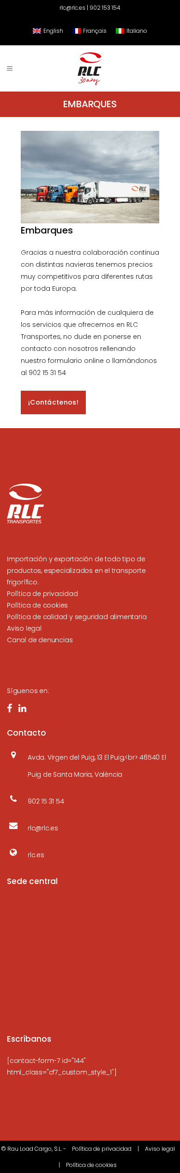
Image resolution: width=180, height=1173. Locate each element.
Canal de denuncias (39, 640)
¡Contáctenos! (53, 402)
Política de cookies (37, 605)
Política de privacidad (42, 593)
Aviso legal (24, 628)
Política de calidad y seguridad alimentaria (76, 616)
